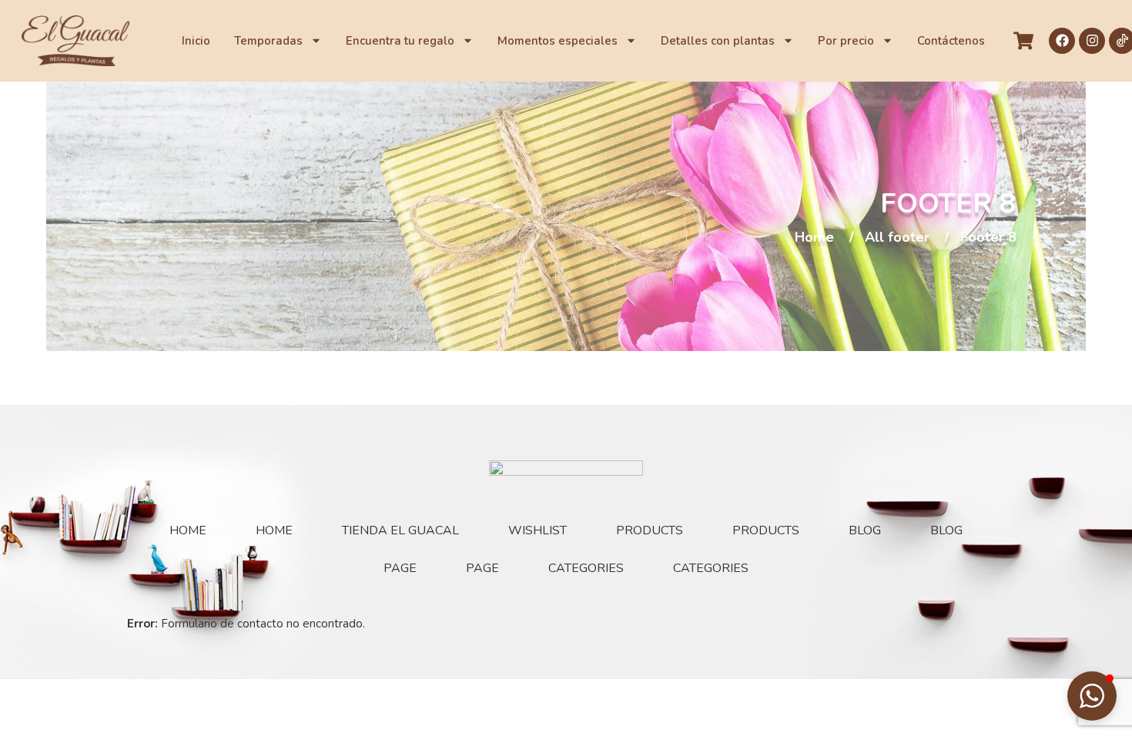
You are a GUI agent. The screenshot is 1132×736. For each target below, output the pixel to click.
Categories (586, 568)
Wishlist (537, 530)
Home (814, 237)
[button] (1092, 696)
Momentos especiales (557, 41)
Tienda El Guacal (400, 530)
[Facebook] (1062, 41)
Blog (865, 530)
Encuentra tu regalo (400, 41)
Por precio (846, 41)
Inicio (196, 41)
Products (649, 530)
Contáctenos (951, 41)
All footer (897, 237)
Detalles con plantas (718, 41)
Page (400, 568)
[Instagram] (1092, 41)
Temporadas (268, 41)
